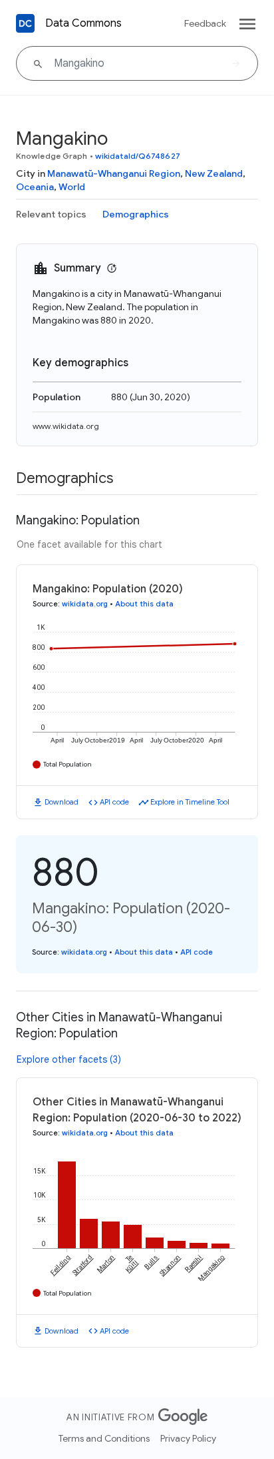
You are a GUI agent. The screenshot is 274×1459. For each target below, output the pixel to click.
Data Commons (83, 23)
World (72, 187)
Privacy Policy (188, 1438)
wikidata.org (85, 603)
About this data (144, 603)
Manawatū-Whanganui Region (113, 173)
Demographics (135, 214)
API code (114, 802)
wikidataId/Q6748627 (137, 156)
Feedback (205, 23)
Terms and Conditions (104, 1438)
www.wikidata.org (66, 426)
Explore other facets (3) (69, 1059)
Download (61, 802)
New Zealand (214, 173)
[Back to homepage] (25, 23)
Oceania (35, 187)
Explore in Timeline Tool (189, 802)
